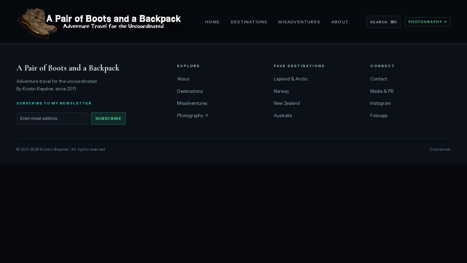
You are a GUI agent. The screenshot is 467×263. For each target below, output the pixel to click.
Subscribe (108, 118)
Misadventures (299, 21)
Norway (281, 91)
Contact (378, 79)
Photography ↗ (428, 22)
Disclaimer (440, 149)
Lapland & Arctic (291, 79)
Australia (283, 115)
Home (212, 21)
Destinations (249, 21)
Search (383, 22)
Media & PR (382, 91)
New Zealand (287, 103)
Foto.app (378, 115)
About (340, 21)
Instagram (380, 103)
